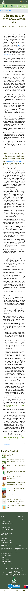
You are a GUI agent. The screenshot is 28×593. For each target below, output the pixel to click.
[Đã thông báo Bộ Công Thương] (14, 586)
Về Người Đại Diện (5, 521)
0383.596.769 (18, 552)
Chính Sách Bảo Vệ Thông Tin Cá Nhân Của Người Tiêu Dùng (6, 561)
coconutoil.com (6, 444)
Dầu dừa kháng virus (20, 519)
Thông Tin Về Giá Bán (6, 527)
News (10, 10)
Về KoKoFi (3, 519)
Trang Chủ (4, 10)
